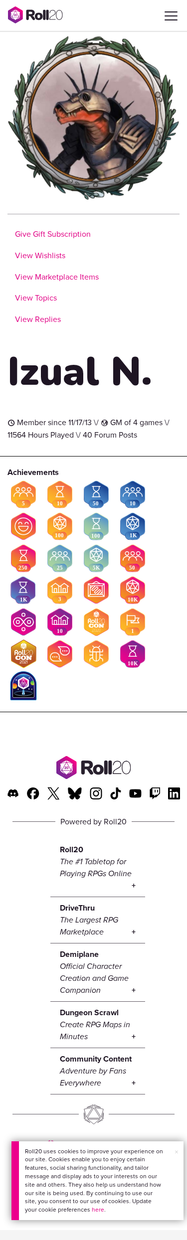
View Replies (38, 319)
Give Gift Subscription (53, 234)
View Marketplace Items (57, 277)
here (98, 1209)
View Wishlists (40, 255)
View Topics (36, 298)
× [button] (177, 1152)
